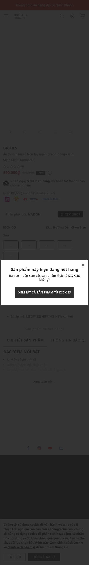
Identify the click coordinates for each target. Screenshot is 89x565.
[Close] (83, 265)
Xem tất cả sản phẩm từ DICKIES (44, 292)
